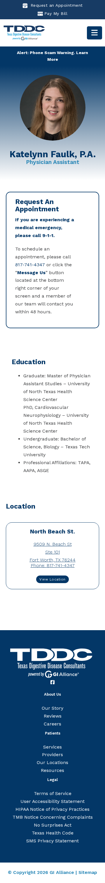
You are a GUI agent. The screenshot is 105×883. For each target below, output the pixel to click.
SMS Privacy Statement (52, 841)
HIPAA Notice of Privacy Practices (52, 809)
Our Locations (52, 762)
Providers (52, 754)
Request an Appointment (57, 5)
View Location (52, 579)
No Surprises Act (52, 825)
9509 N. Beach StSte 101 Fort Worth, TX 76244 (52, 552)
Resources (52, 770)
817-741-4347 (30, 264)
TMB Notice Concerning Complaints (53, 817)
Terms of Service (52, 793)
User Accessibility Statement (52, 801)
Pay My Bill (56, 13)
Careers (52, 724)
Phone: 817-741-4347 (53, 565)
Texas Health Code (53, 833)
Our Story (52, 708)
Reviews (53, 716)
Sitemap (87, 872)
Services (52, 747)
